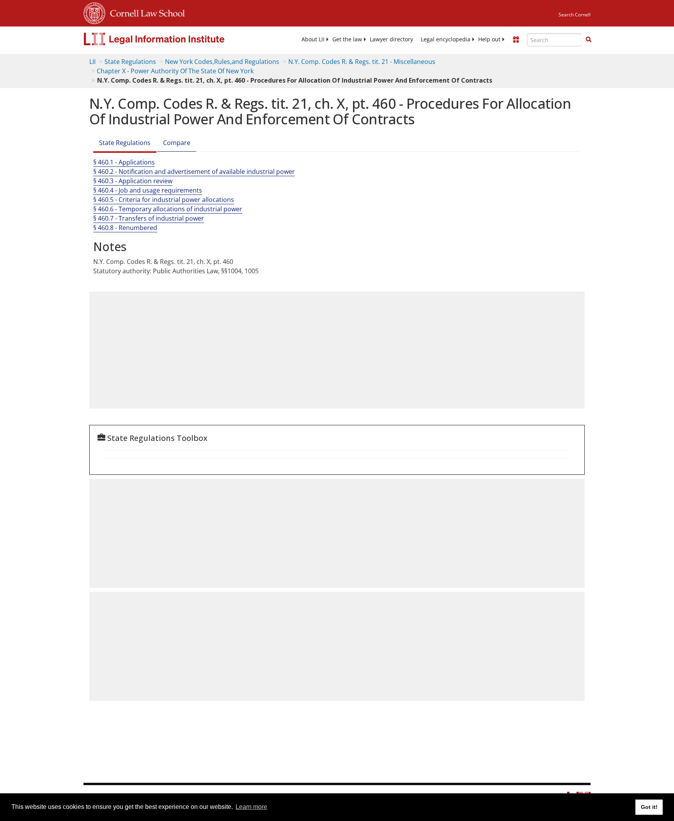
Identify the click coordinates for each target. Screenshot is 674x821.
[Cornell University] (94, 12)
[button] (588, 39)
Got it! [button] (649, 807)
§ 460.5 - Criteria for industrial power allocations (163, 199)
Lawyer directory (391, 39)
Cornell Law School (145, 12)
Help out (489, 39)
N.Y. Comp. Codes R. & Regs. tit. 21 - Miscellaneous (361, 61)
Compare (176, 142)
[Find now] (588, 40)
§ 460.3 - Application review (132, 181)
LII (92, 61)
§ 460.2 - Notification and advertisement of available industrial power (194, 171)
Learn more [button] (251, 806)
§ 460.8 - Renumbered (125, 227)
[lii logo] (171, 39)
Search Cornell (575, 14)
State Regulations (130, 61)
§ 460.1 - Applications (124, 162)
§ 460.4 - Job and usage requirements (147, 190)
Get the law (347, 39)
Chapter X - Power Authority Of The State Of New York (175, 71)
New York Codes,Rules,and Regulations (222, 61)
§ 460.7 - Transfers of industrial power (148, 218)
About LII (313, 39)
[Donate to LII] (516, 39)
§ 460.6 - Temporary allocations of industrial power (167, 209)
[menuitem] (313, 39)
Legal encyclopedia (445, 39)
